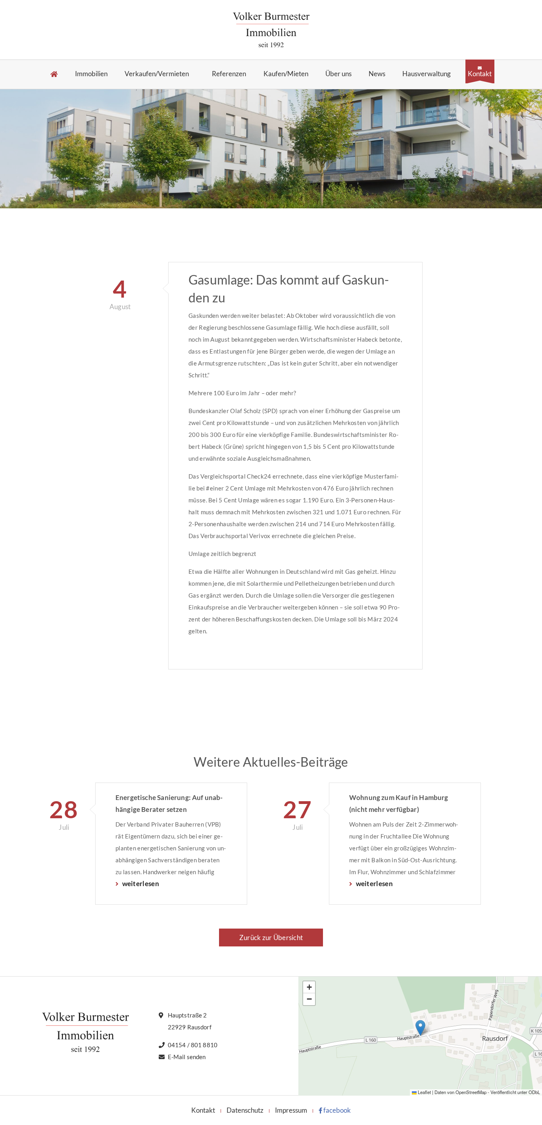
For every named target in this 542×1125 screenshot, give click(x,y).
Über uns (338, 74)
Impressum (291, 1110)
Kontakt (480, 73)
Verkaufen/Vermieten (157, 74)
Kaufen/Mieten (285, 74)
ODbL (534, 1092)
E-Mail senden (187, 1056)
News (377, 74)
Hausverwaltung (426, 74)
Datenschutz (245, 1110)
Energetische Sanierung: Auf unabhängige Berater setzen (169, 803)
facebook (336, 1110)
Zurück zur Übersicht (271, 937)
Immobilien (91, 74)
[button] (420, 1028)
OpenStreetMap (471, 1092)
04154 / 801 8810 (192, 1044)
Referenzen (229, 74)
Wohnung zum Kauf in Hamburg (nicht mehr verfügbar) (398, 803)
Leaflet (424, 1092)
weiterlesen (140, 883)
